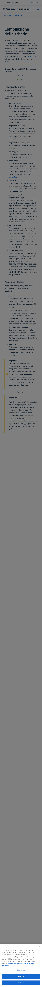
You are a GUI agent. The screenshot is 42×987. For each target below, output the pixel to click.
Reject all (21, 976)
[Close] (39, 946)
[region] (21, 965)
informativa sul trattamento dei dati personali (18, 964)
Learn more (21, 970)
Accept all (21, 983)
